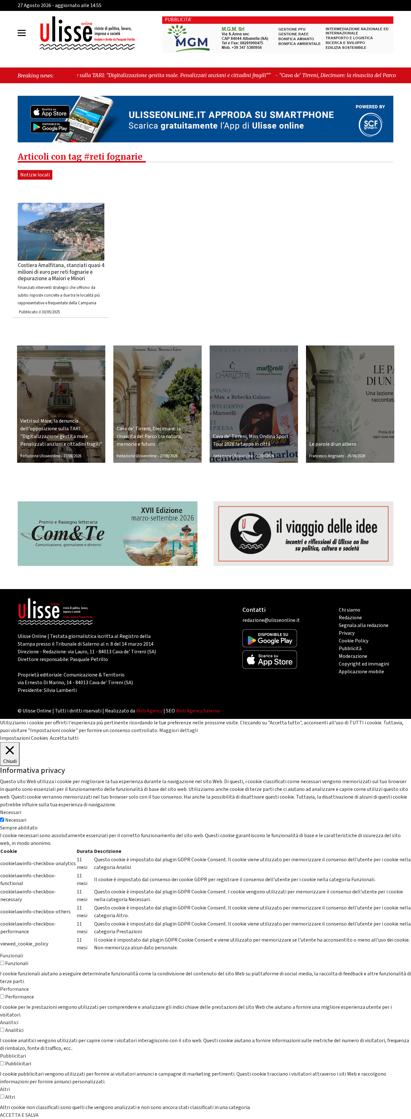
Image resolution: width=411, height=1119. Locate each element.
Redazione (350, 617)
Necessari (15, 820)
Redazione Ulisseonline (40, 456)
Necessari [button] (10, 812)
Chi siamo (349, 609)
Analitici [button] (9, 1022)
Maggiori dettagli (178, 730)
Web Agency (149, 710)
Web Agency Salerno (198, 710)
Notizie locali (35, 174)
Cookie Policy (353, 640)
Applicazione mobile (361, 671)
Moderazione (353, 656)
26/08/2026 (356, 456)
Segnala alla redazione (364, 625)
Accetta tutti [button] (64, 738)
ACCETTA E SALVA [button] (19, 1115)
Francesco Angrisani (326, 456)
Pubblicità (350, 648)
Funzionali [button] (11, 955)
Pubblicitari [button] (13, 1056)
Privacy (346, 633)
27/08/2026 (72, 456)
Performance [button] (14, 989)
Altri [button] (5, 1089)
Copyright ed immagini (364, 663)
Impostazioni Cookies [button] (24, 738)
